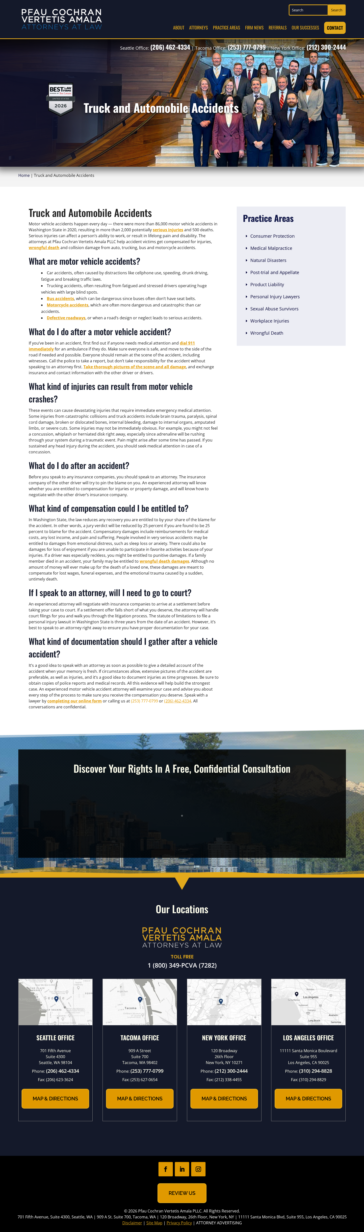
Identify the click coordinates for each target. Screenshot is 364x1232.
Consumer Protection (272, 236)
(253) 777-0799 (247, 46)
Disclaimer (132, 1223)
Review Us (182, 1193)
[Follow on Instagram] (198, 1169)
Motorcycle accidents (67, 305)
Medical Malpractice (271, 248)
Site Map (154, 1223)
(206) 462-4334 (170, 46)
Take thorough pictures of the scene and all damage (134, 367)
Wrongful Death (266, 333)
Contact (335, 27)
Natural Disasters (268, 260)
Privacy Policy (179, 1223)
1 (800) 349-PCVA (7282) (182, 965)
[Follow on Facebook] (165, 1169)
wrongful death (44, 247)
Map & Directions (55, 1099)
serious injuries (168, 229)
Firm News (254, 27)
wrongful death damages (164, 561)
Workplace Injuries (269, 321)
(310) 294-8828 (315, 1071)
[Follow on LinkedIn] (182, 1169)
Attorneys (198, 27)
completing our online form (74, 701)
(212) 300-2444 (326, 46)
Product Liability (267, 284)
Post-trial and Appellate (274, 272)
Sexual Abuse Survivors (274, 309)
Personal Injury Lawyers (275, 297)
